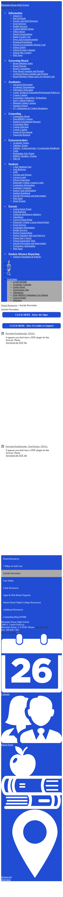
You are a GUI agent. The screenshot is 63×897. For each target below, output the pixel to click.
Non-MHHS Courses (23, 119)
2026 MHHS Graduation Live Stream (30, 295)
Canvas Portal (19, 298)
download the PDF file (16, 342)
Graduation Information (24, 185)
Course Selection (21, 127)
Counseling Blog (21, 124)
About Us (17, 16)
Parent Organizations (22, 34)
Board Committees (21, 68)
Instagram (9, 266)
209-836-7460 (41, 627)
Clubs (15, 151)
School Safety (19, 47)
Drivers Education (21, 180)
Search (9, 274)
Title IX (16, 158)
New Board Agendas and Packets (28, 71)
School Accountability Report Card (29, 45)
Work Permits (19, 201)
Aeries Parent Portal (22, 209)
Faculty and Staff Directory (25, 21)
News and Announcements (25, 39)
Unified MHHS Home (23, 29)
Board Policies (19, 66)
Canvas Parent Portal (22, 219)
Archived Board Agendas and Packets (30, 74)
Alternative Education (23, 90)
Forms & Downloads (22, 132)
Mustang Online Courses (24, 103)
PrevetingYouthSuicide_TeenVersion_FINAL (27, 446)
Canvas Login (19, 177)
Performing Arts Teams (23, 153)
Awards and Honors (22, 174)
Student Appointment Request (27, 121)
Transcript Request (21, 135)
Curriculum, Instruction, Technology (30, 98)
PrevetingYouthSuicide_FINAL (20, 333)
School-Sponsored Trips (24, 241)
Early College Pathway (23, 100)
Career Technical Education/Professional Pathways (36, 92)
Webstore (17, 300)
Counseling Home (21, 116)
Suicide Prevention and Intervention (29, 196)
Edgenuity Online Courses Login (28, 182)
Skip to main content (10, 2)
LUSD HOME (20, 282)
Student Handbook (21, 193)
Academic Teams (21, 143)
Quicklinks (12, 279)
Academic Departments (24, 87)
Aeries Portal (19, 287)
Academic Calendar (22, 284)
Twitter (9, 270)
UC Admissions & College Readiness (30, 108)
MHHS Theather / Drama (25, 156)
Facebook (9, 262)
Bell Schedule (19, 18)
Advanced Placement (23, 84)
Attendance (18, 217)
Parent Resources (9, 305)
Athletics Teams (20, 145)
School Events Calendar (24, 50)
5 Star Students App (22, 167)
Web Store (18, 55)
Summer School (20, 105)
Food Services (19, 23)
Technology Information (24, 246)
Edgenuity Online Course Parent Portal (31, 222)
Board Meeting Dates (23, 63)
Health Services (20, 26)
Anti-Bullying (19, 169)
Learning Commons (22, 188)
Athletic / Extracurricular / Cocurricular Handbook (36, 148)
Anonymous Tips (21, 290)
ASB (15, 172)
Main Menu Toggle (10, 7)
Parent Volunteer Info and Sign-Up (29, 235)
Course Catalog (20, 95)
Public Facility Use (21, 37)
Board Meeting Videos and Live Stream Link (34, 76)
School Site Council (22, 52)
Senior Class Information (24, 190)
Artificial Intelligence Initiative (27, 214)
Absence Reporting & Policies (27, 256)
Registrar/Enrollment (22, 42)
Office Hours (19, 31)
